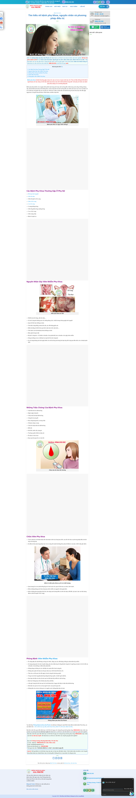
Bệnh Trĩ (58, 425)
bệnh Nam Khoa (51, 425)
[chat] (102, 2)
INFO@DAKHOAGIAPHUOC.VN (95, 477)
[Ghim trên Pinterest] (61, 457)
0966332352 (78, 433)
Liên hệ (82, 6)
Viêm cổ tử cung (32, 142)
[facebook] (94, 2)
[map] (97, 2)
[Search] (107, 2)
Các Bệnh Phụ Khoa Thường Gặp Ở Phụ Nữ (38, 69)
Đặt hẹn (102, 6)
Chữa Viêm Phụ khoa (32, 74)
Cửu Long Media (80, 495)
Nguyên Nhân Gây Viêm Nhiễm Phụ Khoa (37, 71)
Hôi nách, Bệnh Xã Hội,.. (67, 425)
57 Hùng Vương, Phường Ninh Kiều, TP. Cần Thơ (44, 440)
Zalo (47, 441)
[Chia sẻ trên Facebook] (53, 457)
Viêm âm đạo (31, 137)
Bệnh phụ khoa (31, 80)
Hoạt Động (73, 6)
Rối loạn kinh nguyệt (33, 134)
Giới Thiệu (57, 6)
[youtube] (99, 2)
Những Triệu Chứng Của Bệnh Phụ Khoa (37, 72)
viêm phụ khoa (74, 462)
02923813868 (44, 445)
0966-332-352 (52, 63)
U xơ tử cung (31, 144)
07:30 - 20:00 (99, 14)
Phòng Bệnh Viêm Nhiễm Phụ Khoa (36, 76)
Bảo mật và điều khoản (32, 488)
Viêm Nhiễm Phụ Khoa (75, 358)
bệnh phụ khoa (67, 462)
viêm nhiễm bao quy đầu (40, 425)
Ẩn (61, 66)
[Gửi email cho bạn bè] (59, 457)
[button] (131, 793)
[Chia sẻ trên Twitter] (56, 457)
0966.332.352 (69, 2)
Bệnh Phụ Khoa (53, 462)
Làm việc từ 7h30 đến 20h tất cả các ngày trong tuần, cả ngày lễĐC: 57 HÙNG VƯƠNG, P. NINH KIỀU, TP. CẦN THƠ (44, 2)
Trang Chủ (48, 6)
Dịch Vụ (64, 6)
